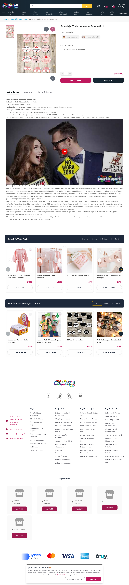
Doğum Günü (76, 13)
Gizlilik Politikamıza (63, 575)
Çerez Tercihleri (36, 450)
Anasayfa (5, 19)
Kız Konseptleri (49, 13)
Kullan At (103, 13)
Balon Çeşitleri (35, 13)
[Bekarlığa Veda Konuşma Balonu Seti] (10, 31)
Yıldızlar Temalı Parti (113, 435)
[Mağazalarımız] (98, 6)
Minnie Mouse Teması (88, 422)
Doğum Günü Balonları (89, 456)
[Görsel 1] (19, 271)
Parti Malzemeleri (90, 13)
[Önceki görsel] (10, 260)
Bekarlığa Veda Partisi (19, 19)
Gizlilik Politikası (36, 419)
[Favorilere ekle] (52, 29)
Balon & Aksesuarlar (63, 426)
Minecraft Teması (87, 435)
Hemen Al (108, 80)
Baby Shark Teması (112, 413)
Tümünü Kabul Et (93, 579)
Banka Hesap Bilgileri (38, 444)
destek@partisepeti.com (19, 434)
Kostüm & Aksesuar (62, 460)
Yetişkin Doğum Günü (63, 441)
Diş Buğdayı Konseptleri (114, 456)
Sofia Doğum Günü (112, 416)
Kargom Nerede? (16, 438)
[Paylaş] (46, 29)
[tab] (13, 92)
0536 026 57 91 (16, 429)
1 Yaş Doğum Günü (62, 419)
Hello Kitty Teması (112, 420)
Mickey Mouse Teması (88, 419)
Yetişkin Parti (23, 13)
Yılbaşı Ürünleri (61, 456)
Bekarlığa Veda (11, 13)
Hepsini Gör (115, 239)
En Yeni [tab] (94, 239)
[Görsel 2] (21, 271)
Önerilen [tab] (85, 239)
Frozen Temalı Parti (88, 426)
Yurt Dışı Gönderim (37, 440)
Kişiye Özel (112, 13)
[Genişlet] (52, 78)
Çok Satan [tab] (104, 239)
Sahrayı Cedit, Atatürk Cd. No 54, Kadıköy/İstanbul (16, 421)
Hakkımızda (35, 447)
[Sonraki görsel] (30, 260)
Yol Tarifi (19, 509)
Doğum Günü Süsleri (63, 422)
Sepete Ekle (75, 80)
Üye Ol (124, 7)
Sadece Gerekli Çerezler (75, 579)
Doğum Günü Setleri (63, 463)
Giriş (123, 5)
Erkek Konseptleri (63, 13)
